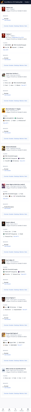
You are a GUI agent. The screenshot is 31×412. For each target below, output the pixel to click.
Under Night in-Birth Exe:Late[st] (15, 184)
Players (5, 42)
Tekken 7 (8, 34)
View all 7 (20, 345)
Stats (25, 26)
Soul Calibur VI (10, 260)
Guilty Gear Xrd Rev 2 (12, 73)
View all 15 (5, 123)
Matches (22, 26)
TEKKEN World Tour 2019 (18, 37)
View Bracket (7, 20)
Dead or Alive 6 (10, 222)
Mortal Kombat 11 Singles (13, 109)
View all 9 (24, 309)
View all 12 (22, 160)
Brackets (5, 15)
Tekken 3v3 (9, 7)
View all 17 (23, 85)
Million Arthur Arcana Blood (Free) (16, 368)
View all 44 (5, 49)
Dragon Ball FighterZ (12, 333)
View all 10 (16, 236)
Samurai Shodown (11, 146)
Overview (6, 26)
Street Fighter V (10, 298)
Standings (16, 26)
